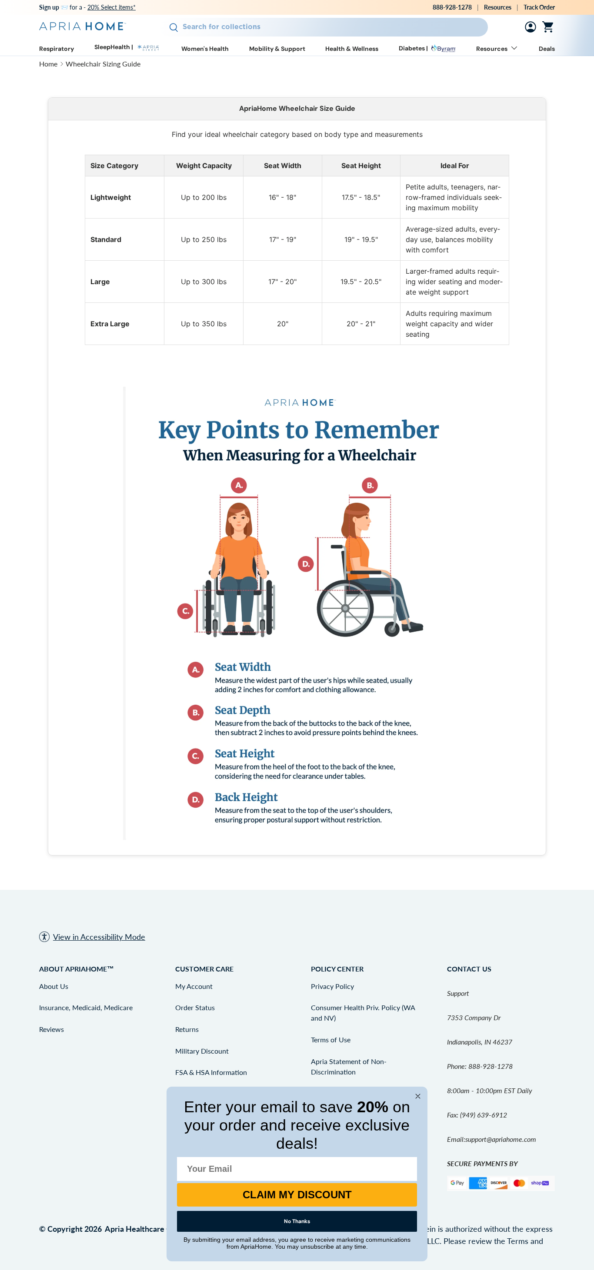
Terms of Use (330, 1039)
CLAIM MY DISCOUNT (297, 1194)
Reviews (51, 1029)
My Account (194, 986)
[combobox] (323, 27)
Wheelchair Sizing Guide (103, 64)
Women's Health (205, 49)
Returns (187, 1029)
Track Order (539, 7)
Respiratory (56, 49)
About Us (53, 986)
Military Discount (202, 1051)
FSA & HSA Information (211, 1072)
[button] (549, 26)
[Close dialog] (418, 1096)
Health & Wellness (351, 49)
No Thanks (297, 1221)
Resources (497, 7)
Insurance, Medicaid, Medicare (86, 1007)
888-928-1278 (452, 7)
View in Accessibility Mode (99, 937)
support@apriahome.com (500, 1139)
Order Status (195, 1007)
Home (48, 64)
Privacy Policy (332, 986)
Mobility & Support (277, 49)
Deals (547, 49)
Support (458, 993)
